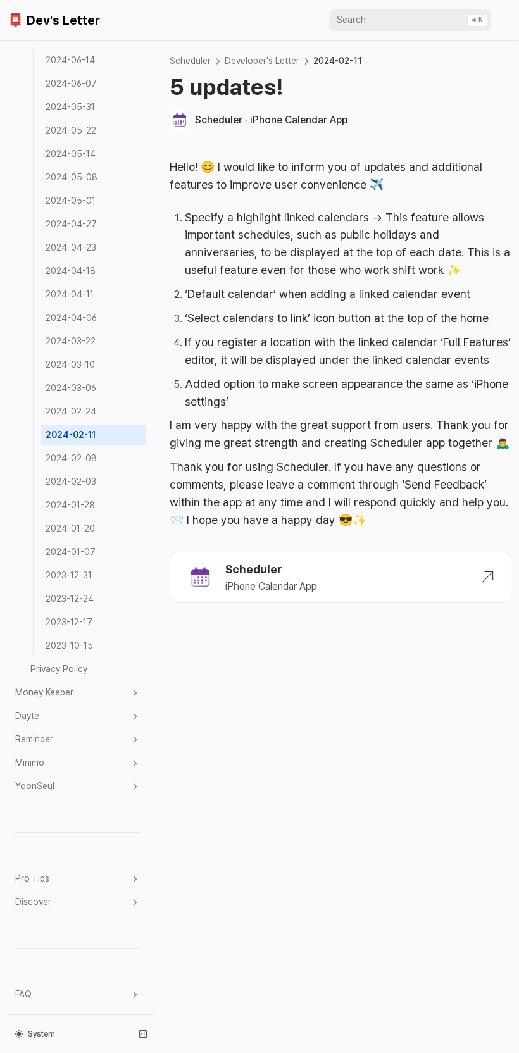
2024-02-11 (71, 435)
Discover (33, 902)
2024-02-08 (71, 458)
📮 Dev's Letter (54, 20)
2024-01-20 (70, 528)
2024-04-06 (71, 318)
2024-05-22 (71, 130)
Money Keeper (44, 692)
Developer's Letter (262, 61)
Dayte (27, 716)
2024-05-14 (71, 154)
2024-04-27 (71, 224)
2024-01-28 (70, 505)
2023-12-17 (69, 622)
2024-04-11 (70, 294)
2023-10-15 (69, 645)
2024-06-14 (70, 60)
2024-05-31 (70, 107)
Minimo (29, 762)
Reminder (34, 739)
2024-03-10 (70, 364)
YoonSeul (34, 786)
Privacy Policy (58, 669)
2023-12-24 (70, 599)
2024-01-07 (71, 552)
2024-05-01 (71, 201)
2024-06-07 (71, 83)
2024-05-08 (71, 177)
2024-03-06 (71, 388)
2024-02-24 (71, 411)
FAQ (23, 994)
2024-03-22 (71, 341)
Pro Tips (32, 878)
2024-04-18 (71, 271)
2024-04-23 (71, 247)
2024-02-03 (71, 482)
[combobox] (410, 20)
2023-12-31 (69, 575)
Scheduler (190, 61)
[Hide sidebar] (143, 1034)
